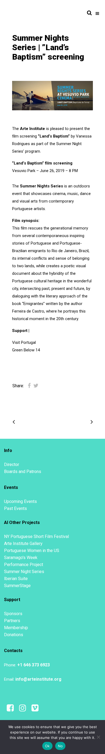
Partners (12, 620)
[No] (98, 737)
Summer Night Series (24, 571)
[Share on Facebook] (29, 385)
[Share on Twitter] (35, 385)
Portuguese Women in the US (31, 550)
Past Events (15, 508)
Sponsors (13, 613)
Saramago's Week (20, 557)
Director (11, 464)
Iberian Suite (16, 578)
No (60, 746)
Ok (47, 746)
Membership (16, 627)
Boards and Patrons (22, 471)
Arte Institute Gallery (23, 543)
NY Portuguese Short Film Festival (36, 536)
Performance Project (23, 564)
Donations (13, 634)
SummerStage (17, 585)
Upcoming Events (20, 501)
